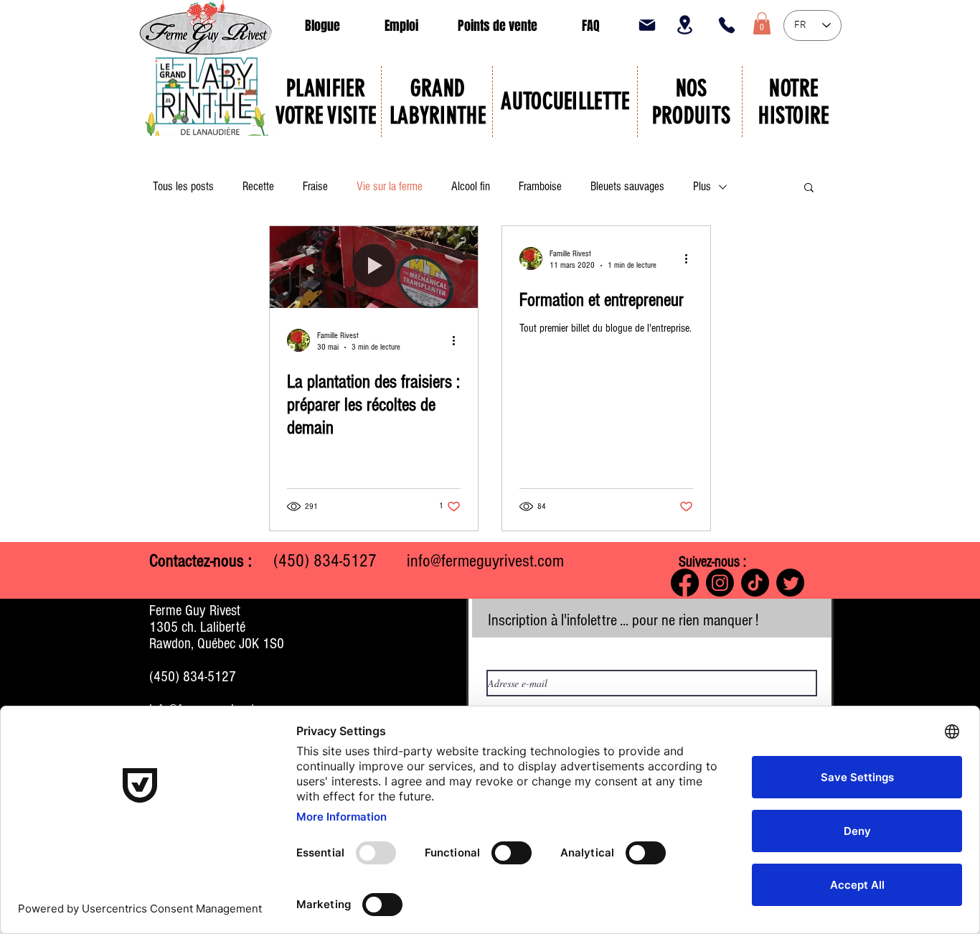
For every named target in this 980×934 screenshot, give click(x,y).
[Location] (684, 25)
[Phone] (726, 25)
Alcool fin (470, 186)
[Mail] (647, 25)
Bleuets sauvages (627, 186)
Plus (702, 186)
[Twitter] (790, 583)
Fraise (315, 186)
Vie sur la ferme (390, 186)
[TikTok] (755, 583)
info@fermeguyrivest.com (485, 561)
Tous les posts (183, 186)
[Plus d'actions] (458, 340)
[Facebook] (685, 583)
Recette (258, 186)
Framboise (540, 186)
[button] (762, 23)
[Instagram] (720, 583)
